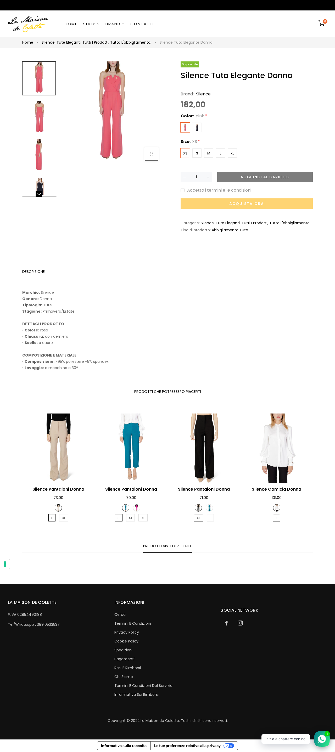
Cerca (120, 614)
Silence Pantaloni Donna (58, 489)
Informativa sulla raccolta (124, 745)
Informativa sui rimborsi (136, 694)
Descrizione (33, 271)
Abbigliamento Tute (230, 230)
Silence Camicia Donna (276, 489)
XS (185, 153)
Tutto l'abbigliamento (130, 42)
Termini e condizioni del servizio (143, 685)
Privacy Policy (126, 632)
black (197, 127)
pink (185, 127)
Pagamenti (124, 659)
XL (232, 153)
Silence (48, 42)
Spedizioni (123, 650)
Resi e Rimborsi (127, 667)
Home (27, 42)
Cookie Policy (126, 641)
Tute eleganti (69, 42)
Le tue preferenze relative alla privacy (187, 745)
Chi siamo (123, 676)
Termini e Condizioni (132, 623)
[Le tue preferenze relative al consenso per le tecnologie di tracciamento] (5, 564)
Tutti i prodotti (95, 42)
